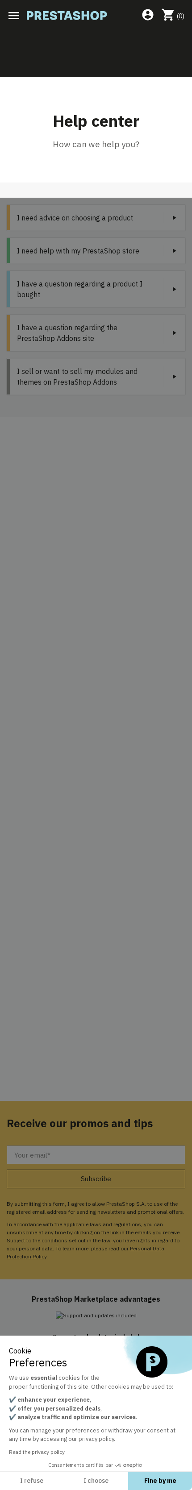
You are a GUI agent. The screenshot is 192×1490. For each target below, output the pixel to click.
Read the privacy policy (37, 1451)
